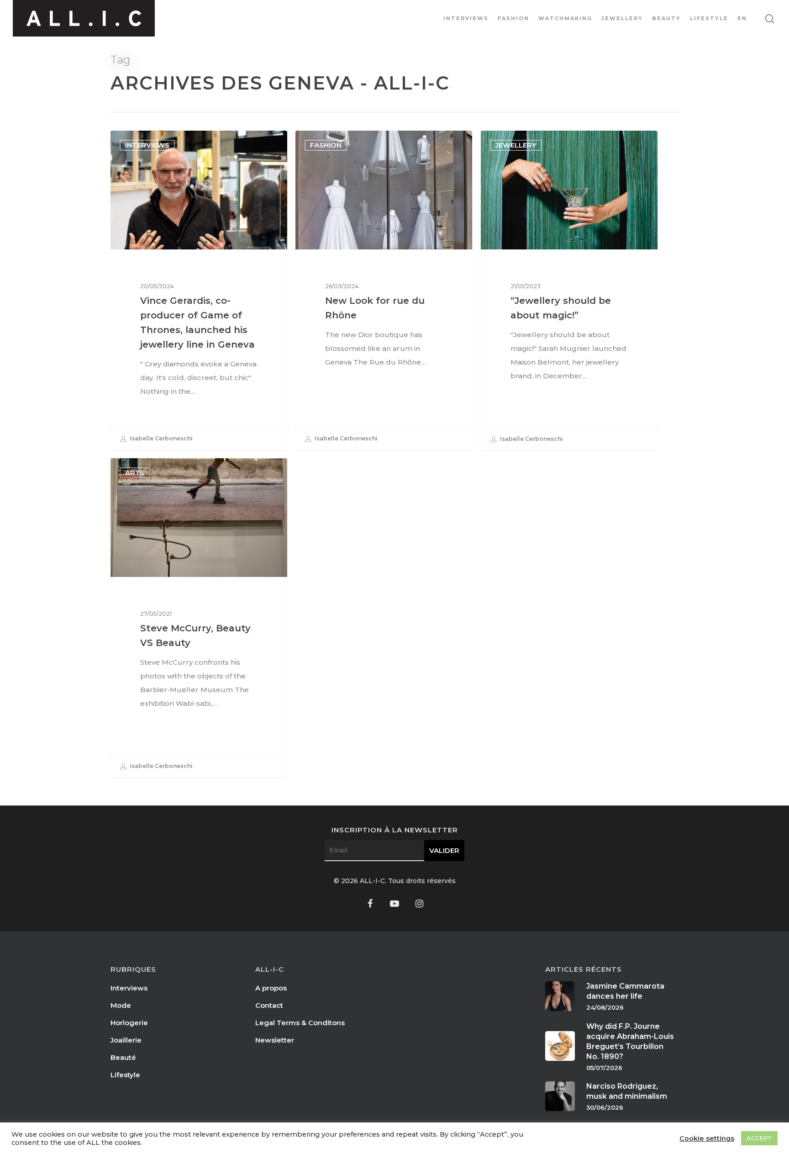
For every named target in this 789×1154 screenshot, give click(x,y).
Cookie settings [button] (706, 1138)
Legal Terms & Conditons (300, 1022)
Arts (135, 472)
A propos (271, 988)
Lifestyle (709, 18)
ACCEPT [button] (759, 1138)
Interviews (466, 18)
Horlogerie (129, 1022)
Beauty (666, 18)
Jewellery (622, 18)
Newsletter (274, 1040)
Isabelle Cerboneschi (160, 438)
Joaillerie (126, 1040)
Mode (120, 1005)
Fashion (513, 18)
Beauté (123, 1057)
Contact (269, 1005)
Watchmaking (565, 18)
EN (742, 18)
